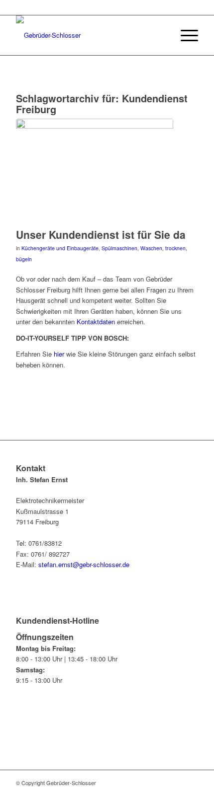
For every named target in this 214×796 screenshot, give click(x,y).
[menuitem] (184, 35)
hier (59, 354)
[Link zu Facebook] (190, 782)
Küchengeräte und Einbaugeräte (60, 248)
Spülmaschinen (119, 248)
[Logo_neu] (88, 35)
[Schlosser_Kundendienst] (94, 171)
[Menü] (184, 35)
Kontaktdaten (96, 321)
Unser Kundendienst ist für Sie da (101, 234)
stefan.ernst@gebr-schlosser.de (83, 564)
